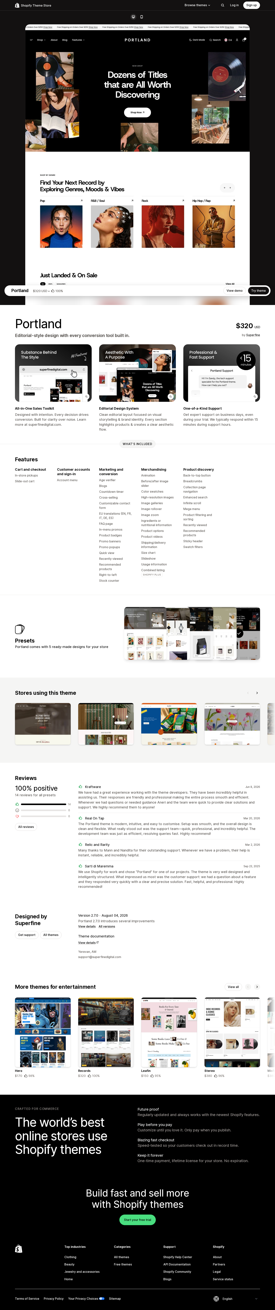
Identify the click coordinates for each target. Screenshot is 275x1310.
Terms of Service (27, 1298)
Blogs (167, 1279)
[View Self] (215, 633)
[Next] (257, 693)
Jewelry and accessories (82, 1271)
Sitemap (115, 1298)
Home (68, 1279)
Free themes (123, 1264)
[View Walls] (145, 633)
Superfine (253, 335)
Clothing (70, 1257)
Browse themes (196, 5)
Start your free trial (137, 1220)
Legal (217, 1271)
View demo (235, 290)
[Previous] (248, 693)
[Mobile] (142, 17)
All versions (107, 926)
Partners (219, 1264)
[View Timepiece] (169, 633)
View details (87, 926)
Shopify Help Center (177, 1257)
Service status (223, 1279)
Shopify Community (177, 1271)
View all (233, 987)
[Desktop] (133, 17)
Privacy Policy (54, 1298)
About (217, 1257)
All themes (50, 935)
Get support (26, 935)
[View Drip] (192, 633)
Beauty (69, 1264)
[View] (43, 724)
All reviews (26, 827)
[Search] (223, 5)
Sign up (251, 5)
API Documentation (177, 1264)
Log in (234, 5)
